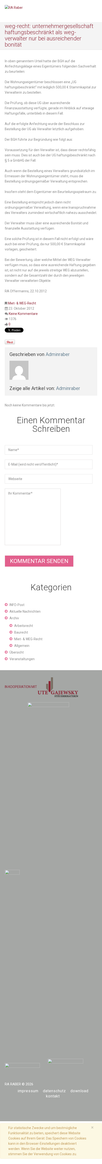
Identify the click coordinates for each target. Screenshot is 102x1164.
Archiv (14, 618)
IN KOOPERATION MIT (21, 687)
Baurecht (21, 632)
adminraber (58, 354)
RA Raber (13, 1084)
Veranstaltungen (22, 659)
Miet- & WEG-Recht (22, 303)
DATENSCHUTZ (54, 1091)
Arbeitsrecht (23, 626)
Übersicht (16, 652)
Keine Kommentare (23, 314)
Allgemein (21, 646)
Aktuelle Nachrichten (25, 611)
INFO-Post (16, 605)
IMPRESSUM (28, 1091)
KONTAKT (53, 1096)
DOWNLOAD (79, 1091)
